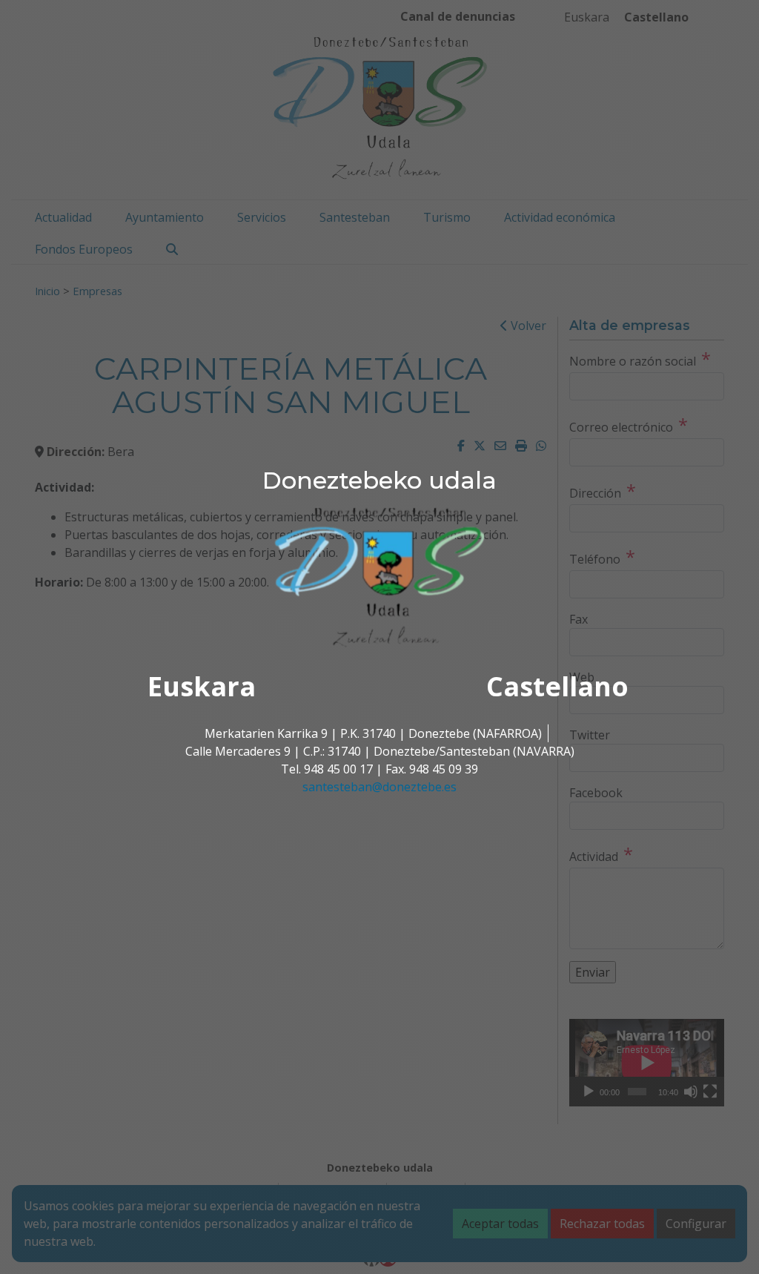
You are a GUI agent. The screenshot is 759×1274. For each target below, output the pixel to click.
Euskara (202, 686)
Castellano (557, 686)
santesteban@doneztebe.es (379, 787)
